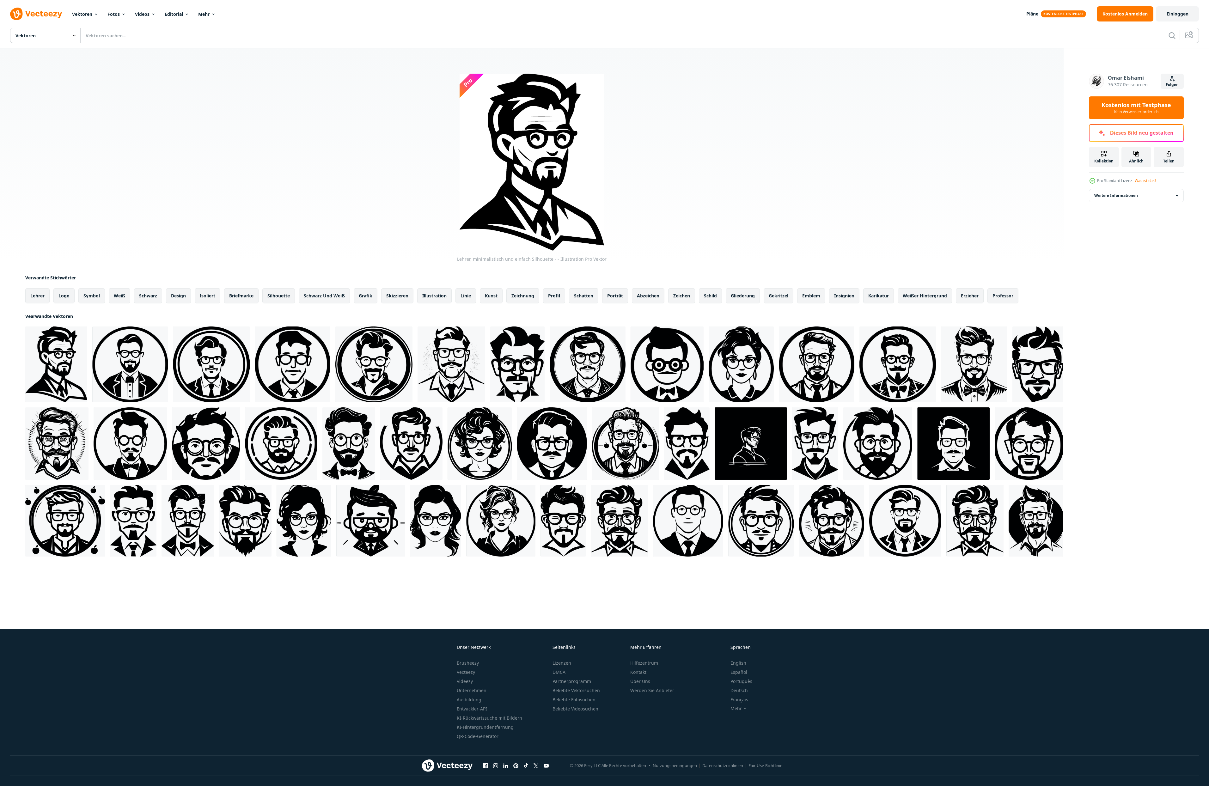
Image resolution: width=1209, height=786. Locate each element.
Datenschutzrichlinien (722, 765)
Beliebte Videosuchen (575, 709)
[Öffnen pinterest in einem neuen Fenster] (515, 765)
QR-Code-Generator (477, 736)
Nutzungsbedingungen (675, 765)
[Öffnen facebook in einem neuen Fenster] (485, 765)
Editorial (174, 14)
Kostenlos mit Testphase (1136, 107)
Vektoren (82, 14)
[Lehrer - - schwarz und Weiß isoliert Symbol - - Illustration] (667, 364)
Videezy (465, 681)
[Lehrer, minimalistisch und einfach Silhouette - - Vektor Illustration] (373, 364)
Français (739, 700)
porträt (615, 296)
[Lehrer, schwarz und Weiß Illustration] (897, 364)
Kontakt (638, 672)
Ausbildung (469, 700)
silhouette (278, 296)
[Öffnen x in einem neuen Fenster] (536, 765)
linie (466, 296)
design (178, 296)
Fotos (113, 14)
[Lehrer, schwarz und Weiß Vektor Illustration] (211, 364)
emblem (811, 296)
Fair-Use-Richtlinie (765, 765)
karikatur (878, 296)
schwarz (148, 296)
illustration (434, 296)
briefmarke (241, 296)
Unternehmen (471, 690)
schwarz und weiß (324, 296)
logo (64, 296)
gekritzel (778, 296)
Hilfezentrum (644, 663)
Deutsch (739, 690)
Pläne (1032, 14)
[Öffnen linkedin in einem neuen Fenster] (505, 765)
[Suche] (1172, 35)
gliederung (743, 296)
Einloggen (1177, 14)
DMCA (559, 672)
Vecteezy (466, 672)
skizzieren (397, 296)
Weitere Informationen (1116, 195)
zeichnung (522, 296)
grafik (365, 296)
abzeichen (648, 296)
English (738, 663)
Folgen (1172, 84)
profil (554, 296)
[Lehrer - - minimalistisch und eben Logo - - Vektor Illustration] (517, 364)
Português (741, 681)
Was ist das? (1145, 180)
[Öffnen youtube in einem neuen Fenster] (546, 765)
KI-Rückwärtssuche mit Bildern (489, 718)
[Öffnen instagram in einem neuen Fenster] (495, 765)
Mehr (204, 14)
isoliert (207, 296)
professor (1002, 296)
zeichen (681, 296)
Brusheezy (468, 663)
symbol (91, 296)
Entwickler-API (472, 709)
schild (710, 296)
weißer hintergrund (925, 296)
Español (738, 672)
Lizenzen (562, 663)
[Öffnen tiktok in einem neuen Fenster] (525, 765)
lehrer (37, 296)
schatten (583, 296)
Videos (142, 14)
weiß (119, 296)
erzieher (970, 296)
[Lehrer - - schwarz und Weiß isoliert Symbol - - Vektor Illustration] (130, 364)
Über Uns (640, 681)
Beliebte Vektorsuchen (576, 690)
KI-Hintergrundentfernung (485, 727)
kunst (491, 296)
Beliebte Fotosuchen (574, 700)
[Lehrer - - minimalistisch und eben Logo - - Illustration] (435, 521)
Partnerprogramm (572, 681)
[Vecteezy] (36, 14)
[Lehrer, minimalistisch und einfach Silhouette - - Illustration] (56, 364)
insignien (844, 296)
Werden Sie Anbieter (652, 690)
